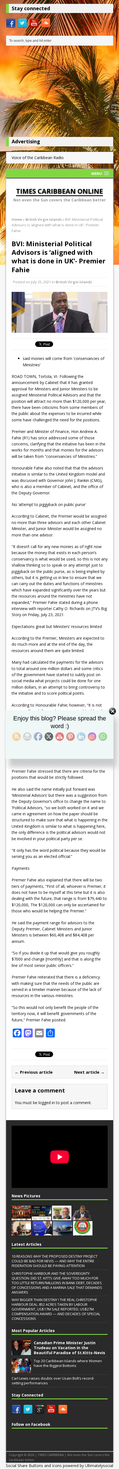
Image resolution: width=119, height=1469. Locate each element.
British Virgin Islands (74, 281)
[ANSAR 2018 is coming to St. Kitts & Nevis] (82, 1232)
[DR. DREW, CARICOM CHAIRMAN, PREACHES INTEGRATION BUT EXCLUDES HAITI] (42, 1232)
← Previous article (34, 1072)
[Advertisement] (59, 92)
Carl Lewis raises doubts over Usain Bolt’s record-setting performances (53, 1380)
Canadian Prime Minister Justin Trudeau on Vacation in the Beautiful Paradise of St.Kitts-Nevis (69, 1347)
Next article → (89, 1072)
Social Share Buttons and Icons (34, 1465)
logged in (46, 1102)
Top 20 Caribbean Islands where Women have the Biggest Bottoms (68, 1363)
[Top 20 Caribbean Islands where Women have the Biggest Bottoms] (21, 1369)
